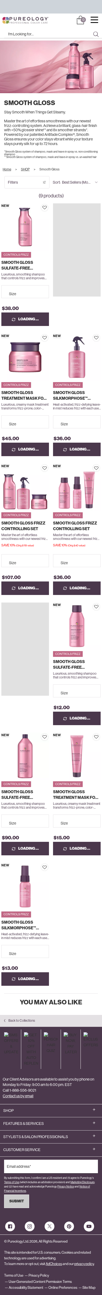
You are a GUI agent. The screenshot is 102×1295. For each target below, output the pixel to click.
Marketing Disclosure (82, 1182)
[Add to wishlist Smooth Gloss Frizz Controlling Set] (44, 468)
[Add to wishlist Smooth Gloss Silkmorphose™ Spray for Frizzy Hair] (96, 338)
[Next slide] (47, 227)
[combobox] (48, 34)
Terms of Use (11, 1182)
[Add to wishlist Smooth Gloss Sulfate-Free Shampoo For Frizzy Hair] (44, 207)
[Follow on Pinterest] (69, 1226)
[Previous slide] (3, 227)
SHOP (8, 1110)
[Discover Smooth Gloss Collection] (77, 265)
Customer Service (22, 1150)
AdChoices (54, 1264)
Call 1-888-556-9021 (19, 1090)
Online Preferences (62, 1288)
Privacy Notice (65, 1186)
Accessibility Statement (26, 1288)
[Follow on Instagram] (30, 1226)
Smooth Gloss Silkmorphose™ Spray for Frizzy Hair (76, 395)
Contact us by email (18, 1096)
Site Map (88, 1288)
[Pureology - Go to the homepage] (15, 20)
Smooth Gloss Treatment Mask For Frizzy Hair (23, 395)
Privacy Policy (39, 1275)
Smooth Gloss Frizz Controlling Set (23, 526)
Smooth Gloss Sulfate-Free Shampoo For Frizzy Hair (23, 265)
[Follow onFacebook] (10, 1226)
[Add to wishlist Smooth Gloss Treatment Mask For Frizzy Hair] (44, 338)
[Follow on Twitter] (49, 1226)
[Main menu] (94, 20)
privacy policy (84, 1264)
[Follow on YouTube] (89, 1226)
